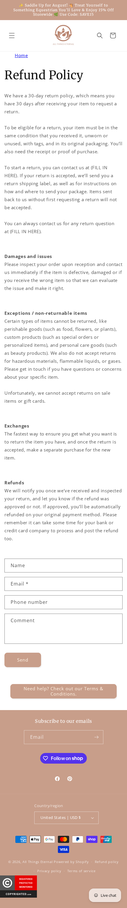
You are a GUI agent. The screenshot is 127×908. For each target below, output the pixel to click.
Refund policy (107, 861)
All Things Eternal (38, 861)
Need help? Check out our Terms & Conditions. (63, 691)
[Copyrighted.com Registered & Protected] (18, 896)
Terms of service (81, 871)
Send (22, 660)
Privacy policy (49, 871)
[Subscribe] (96, 737)
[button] (11, 35)
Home (21, 55)
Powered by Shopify (71, 861)
